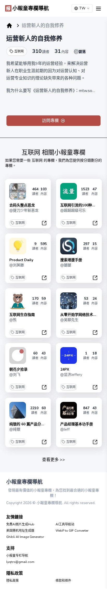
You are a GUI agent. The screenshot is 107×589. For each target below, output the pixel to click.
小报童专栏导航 (17, 556)
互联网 (19, 51)
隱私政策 (12, 581)
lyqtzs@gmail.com (20, 562)
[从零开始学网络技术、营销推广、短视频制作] (68, 300)
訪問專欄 (50, 121)
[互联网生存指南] (17, 300)
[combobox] (82, 8)
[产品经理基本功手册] (68, 410)
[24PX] (68, 355)
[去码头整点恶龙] (17, 191)
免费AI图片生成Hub (20, 524)
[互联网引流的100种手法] (68, 191)
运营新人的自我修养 (34, 38)
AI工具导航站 (65, 524)
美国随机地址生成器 (20, 531)
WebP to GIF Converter (72, 531)
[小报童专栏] (9, 25)
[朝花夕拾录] (17, 355)
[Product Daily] (17, 246)
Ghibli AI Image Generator (25, 537)
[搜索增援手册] (68, 246)
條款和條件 (63, 581)
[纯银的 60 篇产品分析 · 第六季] (17, 410)
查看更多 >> (53, 460)
